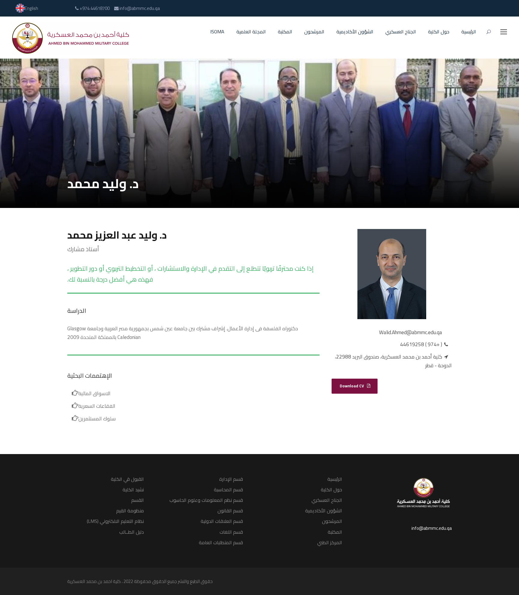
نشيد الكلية (133, 489)
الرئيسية (468, 32)
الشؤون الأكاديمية (354, 32)
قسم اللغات (231, 531)
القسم (137, 500)
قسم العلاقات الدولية (222, 521)
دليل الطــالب (131, 531)
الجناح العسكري (400, 32)
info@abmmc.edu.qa (431, 528)
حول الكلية (438, 32)
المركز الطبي (329, 542)
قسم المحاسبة (228, 489)
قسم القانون (230, 510)
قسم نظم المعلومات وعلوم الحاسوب (206, 500)
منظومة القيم (130, 510)
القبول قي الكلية (127, 479)
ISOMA (217, 32)
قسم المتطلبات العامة (221, 542)
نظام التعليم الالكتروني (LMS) (115, 521)
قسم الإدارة (231, 479)
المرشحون (314, 32)
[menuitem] (27, 8)
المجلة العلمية (251, 32)
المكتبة (285, 32)
